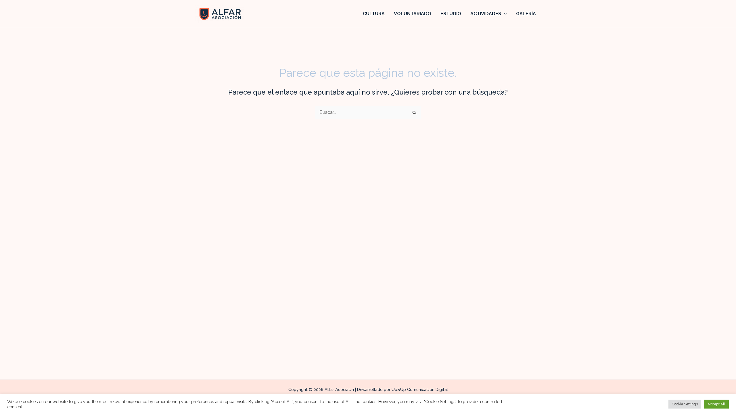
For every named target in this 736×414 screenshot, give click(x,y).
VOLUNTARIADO (412, 13)
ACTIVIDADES (485, 13)
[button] (504, 14)
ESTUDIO (450, 13)
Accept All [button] (716, 404)
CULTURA (374, 13)
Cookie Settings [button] (685, 404)
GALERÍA (526, 13)
